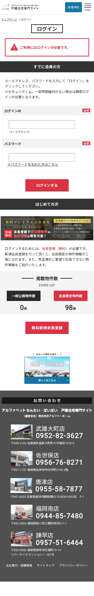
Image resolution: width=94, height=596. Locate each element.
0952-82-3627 (59, 435)
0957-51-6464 (59, 542)
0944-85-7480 (59, 515)
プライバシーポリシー (73, 565)
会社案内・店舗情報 (19, 565)
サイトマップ (45, 565)
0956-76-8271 (59, 462)
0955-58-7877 (59, 488)
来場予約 (73, 7)
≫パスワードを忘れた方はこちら (32, 164)
